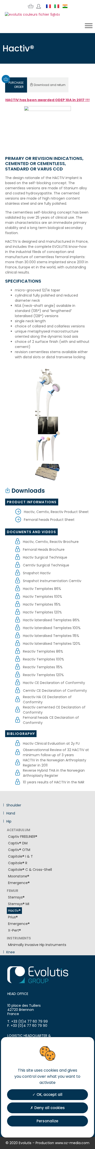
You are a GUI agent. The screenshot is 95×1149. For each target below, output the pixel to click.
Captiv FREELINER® (22, 836)
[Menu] (89, 26)
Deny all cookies (49, 1107)
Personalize (47, 1121)
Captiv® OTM (19, 849)
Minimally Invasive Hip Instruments (37, 944)
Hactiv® (14, 910)
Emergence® (19, 882)
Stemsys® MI (18, 903)
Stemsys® (16, 897)
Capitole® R (17, 863)
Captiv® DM (18, 843)
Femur (12, 891)
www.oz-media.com (72, 1142)
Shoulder (13, 805)
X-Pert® (14, 930)
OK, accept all (49, 1094)
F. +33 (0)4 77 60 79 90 (27, 1025)
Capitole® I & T (20, 856)
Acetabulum (18, 830)
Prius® (13, 917)
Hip (8, 821)
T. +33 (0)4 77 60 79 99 (27, 1021)
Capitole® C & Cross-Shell (30, 869)
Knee (10, 952)
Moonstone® (18, 876)
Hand (10, 813)
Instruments (19, 938)
